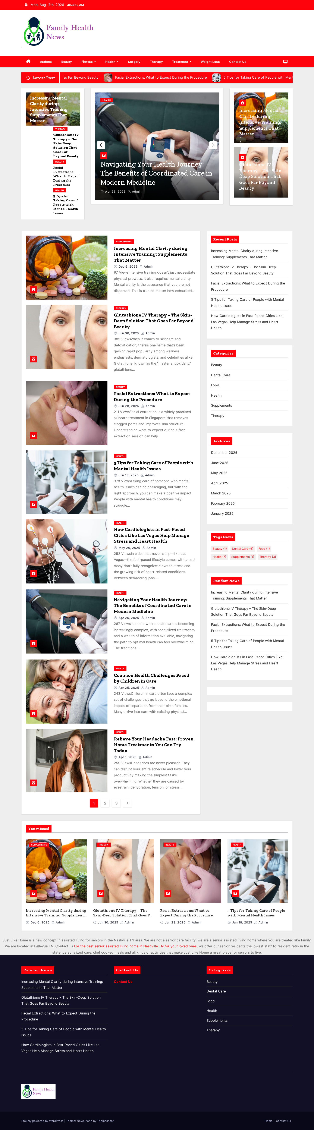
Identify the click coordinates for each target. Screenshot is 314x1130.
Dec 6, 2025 (128, 266)
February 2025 (223, 503)
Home (269, 1121)
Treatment (180, 61)
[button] (213, 145)
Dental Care (220, 375)
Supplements (124, 241)
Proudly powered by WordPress (42, 1121)
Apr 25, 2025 (129, 687)
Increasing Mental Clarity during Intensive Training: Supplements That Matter (49, 109)
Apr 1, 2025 (128, 757)
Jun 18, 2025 (129, 475)
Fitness (87, 61)
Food (215, 385)
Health (110, 61)
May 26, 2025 (130, 548)
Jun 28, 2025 (129, 406)
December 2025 (224, 452)
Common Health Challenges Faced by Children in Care (151, 678)
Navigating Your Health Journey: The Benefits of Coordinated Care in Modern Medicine (156, 173)
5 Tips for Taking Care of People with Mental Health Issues (65, 204)
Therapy (156, 61)
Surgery (134, 61)
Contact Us (237, 61)
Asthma (46, 61)
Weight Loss (210, 61)
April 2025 (219, 483)
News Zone (84, 1121)
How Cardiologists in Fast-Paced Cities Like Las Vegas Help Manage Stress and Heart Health (151, 535)
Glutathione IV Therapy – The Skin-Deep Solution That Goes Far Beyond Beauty (66, 145)
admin (136, 191)
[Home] (28, 61)
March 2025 (221, 493)
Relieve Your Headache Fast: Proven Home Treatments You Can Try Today (154, 744)
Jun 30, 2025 (129, 333)
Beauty (66, 61)
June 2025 (219, 463)
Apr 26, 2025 (116, 191)
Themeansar (105, 1121)
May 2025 (219, 473)
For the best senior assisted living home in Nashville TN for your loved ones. (135, 946)
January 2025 (222, 513)
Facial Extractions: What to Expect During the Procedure (66, 176)
